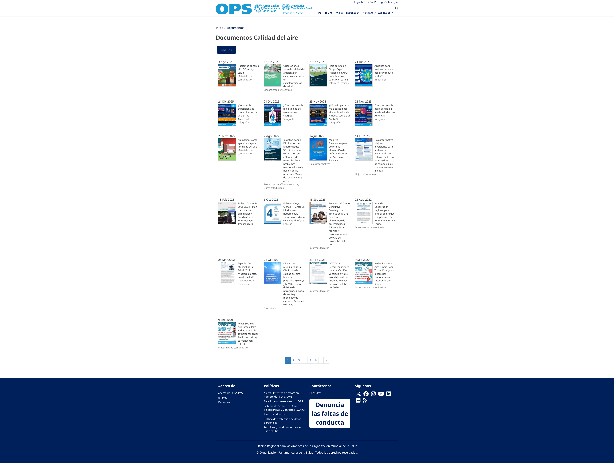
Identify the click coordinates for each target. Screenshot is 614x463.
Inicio (219, 28)
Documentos (235, 28)
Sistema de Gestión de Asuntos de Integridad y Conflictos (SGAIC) (284, 407)
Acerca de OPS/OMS (230, 393)
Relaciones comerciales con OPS (283, 401)
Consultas (315, 393)
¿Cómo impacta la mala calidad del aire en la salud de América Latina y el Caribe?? (339, 112)
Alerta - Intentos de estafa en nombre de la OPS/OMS (281, 394)
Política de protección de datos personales (282, 420)
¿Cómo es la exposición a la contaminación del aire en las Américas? (248, 112)
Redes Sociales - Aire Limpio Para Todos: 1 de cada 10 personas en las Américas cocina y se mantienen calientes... (248, 334)
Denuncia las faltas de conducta (330, 413)
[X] (358, 395)
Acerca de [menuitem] (384, 12)
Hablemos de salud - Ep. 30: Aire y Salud (248, 69)
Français (393, 2)
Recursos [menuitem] (352, 12)
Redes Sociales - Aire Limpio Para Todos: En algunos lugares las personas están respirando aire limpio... (384, 274)
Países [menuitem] (339, 12)
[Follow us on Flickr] (358, 401)
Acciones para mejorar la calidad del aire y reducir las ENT (384, 71)
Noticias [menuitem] (368, 12)
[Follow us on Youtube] (381, 395)
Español (368, 2)
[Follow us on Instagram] (373, 395)
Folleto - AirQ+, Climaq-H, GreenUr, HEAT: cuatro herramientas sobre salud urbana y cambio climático (294, 212)
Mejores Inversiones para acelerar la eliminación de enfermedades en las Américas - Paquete (338, 150)
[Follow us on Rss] (365, 401)
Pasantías (224, 402)
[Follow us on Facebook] (366, 395)
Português (380, 2)
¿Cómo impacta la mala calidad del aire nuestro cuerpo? (293, 110)
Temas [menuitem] (328, 12)
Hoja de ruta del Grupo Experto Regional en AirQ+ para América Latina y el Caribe (339, 72)
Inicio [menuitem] (319, 14)
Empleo (222, 397)
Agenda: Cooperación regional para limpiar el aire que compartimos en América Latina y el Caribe (384, 214)
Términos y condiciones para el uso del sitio (282, 429)
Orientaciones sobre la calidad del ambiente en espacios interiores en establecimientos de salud (294, 76)
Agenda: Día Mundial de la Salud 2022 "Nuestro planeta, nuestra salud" (247, 270)
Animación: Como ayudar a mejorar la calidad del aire (247, 143)
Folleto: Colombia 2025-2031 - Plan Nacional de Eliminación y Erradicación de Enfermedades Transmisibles (247, 214)
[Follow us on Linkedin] (388, 395)
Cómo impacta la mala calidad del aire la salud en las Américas (384, 110)
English (358, 2)
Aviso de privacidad (275, 414)
